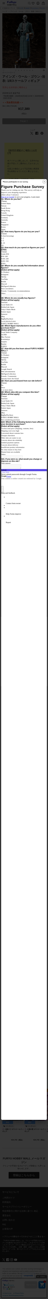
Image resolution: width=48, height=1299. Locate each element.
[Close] (44, 181)
